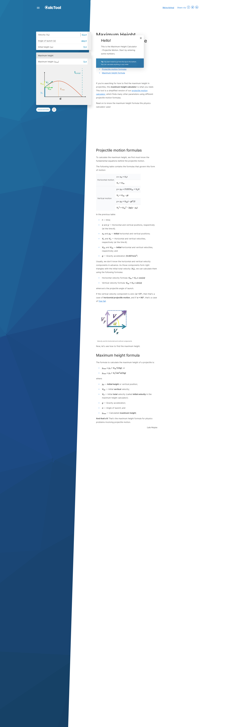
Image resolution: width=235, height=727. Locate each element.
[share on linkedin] (196, 7)
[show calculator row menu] (89, 35)
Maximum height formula (113, 73)
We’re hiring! (168, 7)
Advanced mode (43, 109)
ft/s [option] (83, 34)
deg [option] (83, 41)
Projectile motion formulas (114, 69)
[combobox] (84, 52)
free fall (102, 301)
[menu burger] (38, 8)
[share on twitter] (192, 7)
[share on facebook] (188, 7)
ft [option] (84, 47)
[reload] (54, 109)
